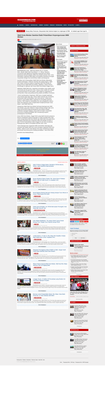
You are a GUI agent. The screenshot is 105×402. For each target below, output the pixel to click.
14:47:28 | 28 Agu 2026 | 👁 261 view (81, 99)
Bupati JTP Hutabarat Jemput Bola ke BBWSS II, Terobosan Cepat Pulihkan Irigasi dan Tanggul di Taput (80, 90)
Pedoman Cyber (35, 359)
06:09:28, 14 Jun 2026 (44, 197)
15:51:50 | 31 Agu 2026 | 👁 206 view (81, 64)
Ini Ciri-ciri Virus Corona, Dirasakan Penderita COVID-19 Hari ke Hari (80, 197)
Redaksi (24, 359)
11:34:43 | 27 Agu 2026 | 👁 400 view (81, 154)
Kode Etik (40, 359)
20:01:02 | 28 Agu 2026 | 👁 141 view (81, 119)
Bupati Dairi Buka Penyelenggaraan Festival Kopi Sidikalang (81, 246)
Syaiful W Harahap (36, 197)
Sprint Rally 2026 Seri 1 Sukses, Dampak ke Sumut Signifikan (80, 346)
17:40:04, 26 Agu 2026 (43, 169)
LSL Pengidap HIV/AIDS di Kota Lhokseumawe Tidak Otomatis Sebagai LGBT (80, 62)
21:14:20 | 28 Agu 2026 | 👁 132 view (81, 112)
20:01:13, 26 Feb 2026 (43, 268)
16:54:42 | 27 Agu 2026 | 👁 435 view (81, 126)
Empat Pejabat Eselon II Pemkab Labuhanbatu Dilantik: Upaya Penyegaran (81, 82)
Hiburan (41, 25)
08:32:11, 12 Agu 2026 (43, 183)
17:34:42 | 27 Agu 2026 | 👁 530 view (81, 105)
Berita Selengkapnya (42, 175)
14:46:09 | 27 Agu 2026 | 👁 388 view (81, 141)
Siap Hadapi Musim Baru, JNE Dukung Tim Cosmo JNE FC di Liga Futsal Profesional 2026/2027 (80, 110)
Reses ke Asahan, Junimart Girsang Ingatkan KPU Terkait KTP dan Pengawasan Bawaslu (80, 164)
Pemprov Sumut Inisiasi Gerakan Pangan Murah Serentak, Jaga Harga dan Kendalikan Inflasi (81, 131)
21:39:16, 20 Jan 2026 (43, 283)
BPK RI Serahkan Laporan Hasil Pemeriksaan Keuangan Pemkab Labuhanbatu (81, 184)
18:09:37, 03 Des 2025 (43, 298)
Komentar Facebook (64, 155)
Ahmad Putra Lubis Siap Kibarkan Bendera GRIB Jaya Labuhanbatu (81, 103)
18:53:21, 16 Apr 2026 (43, 240)
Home (61, 362)
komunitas (29, 143)
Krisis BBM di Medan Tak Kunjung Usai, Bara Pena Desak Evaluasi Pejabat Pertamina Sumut (80, 340)
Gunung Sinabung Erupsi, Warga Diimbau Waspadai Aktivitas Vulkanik (81, 55)
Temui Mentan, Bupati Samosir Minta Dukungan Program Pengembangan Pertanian (80, 204)
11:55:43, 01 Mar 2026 (43, 254)
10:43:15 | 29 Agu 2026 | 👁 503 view (81, 84)
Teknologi (52, 25)
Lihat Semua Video (79, 299)
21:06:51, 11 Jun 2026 (43, 211)
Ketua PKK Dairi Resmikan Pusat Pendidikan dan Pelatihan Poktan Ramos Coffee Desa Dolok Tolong (79, 260)
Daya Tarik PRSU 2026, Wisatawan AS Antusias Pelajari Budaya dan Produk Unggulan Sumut (81, 314)
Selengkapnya (79, 326)
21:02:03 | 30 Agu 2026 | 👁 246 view (81, 71)
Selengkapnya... (79, 274)
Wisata (65, 25)
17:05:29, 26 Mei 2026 (43, 225)
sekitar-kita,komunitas (25, 138)
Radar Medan (36, 169)
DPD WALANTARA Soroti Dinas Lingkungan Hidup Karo (61, 67)
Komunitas (19, 41)
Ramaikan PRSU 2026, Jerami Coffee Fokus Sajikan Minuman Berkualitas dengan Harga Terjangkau (80, 307)
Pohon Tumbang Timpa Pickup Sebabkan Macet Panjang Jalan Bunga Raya (62, 47)
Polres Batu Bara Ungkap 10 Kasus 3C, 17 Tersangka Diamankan (80, 152)
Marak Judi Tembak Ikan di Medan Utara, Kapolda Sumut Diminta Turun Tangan (80, 68)
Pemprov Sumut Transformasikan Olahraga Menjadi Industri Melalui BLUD (81, 124)
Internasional (59, 25)
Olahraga (46, 25)
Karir (44, 359)
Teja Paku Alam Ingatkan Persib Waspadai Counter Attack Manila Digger (81, 75)
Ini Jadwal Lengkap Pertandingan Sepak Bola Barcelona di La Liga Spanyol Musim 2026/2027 (81, 145)
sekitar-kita (25, 143)
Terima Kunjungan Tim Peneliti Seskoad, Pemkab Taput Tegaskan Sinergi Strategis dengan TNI (80, 138)
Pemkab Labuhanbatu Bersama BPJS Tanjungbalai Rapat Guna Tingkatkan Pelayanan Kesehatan (62, 82)
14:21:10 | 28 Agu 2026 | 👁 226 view (81, 92)
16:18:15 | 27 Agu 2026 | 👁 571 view (81, 133)
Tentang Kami (19, 359)
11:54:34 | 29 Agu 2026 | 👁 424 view (81, 77)
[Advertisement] (52, 8)
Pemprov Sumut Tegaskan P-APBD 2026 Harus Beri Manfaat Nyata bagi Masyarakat (80, 97)
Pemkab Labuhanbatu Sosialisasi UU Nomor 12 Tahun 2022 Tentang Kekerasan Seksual (81, 177)
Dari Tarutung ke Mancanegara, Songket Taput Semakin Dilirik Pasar (81, 334)
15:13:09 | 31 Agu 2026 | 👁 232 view (81, 57)
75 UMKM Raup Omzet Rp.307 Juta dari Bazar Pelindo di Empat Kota (81, 117)
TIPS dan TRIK (71, 25)
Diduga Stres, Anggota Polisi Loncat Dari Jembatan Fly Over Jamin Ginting (80, 211)
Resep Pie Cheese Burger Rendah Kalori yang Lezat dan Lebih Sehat (81, 321)
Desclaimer (28, 359)
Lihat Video (72, 296)
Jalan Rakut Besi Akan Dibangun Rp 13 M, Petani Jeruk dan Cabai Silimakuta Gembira (79, 293)
